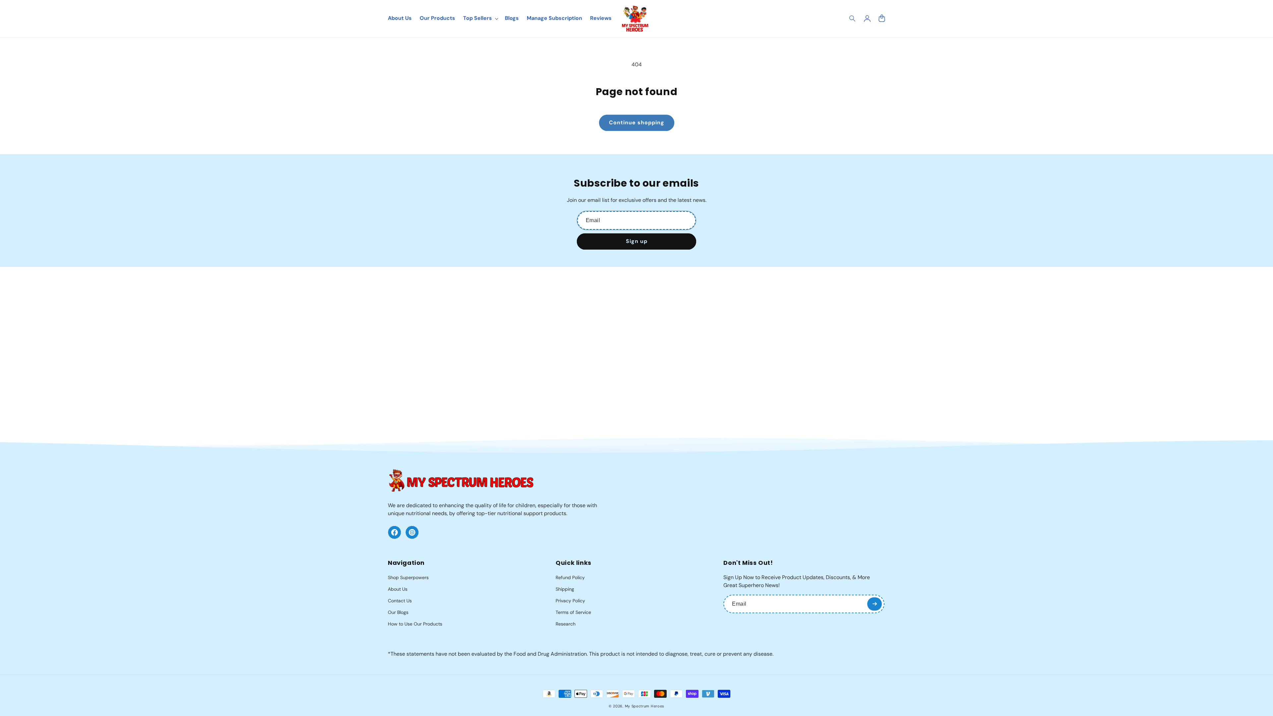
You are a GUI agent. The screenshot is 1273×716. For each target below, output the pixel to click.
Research (566, 624)
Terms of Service (573, 612)
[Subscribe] (874, 604)
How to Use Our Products (415, 624)
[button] (852, 18)
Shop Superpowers (408, 577)
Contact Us (400, 601)
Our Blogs (398, 612)
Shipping (565, 589)
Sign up (636, 241)
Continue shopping (636, 122)
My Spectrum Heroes (645, 706)
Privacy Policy (570, 601)
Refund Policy (570, 577)
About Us (397, 589)
